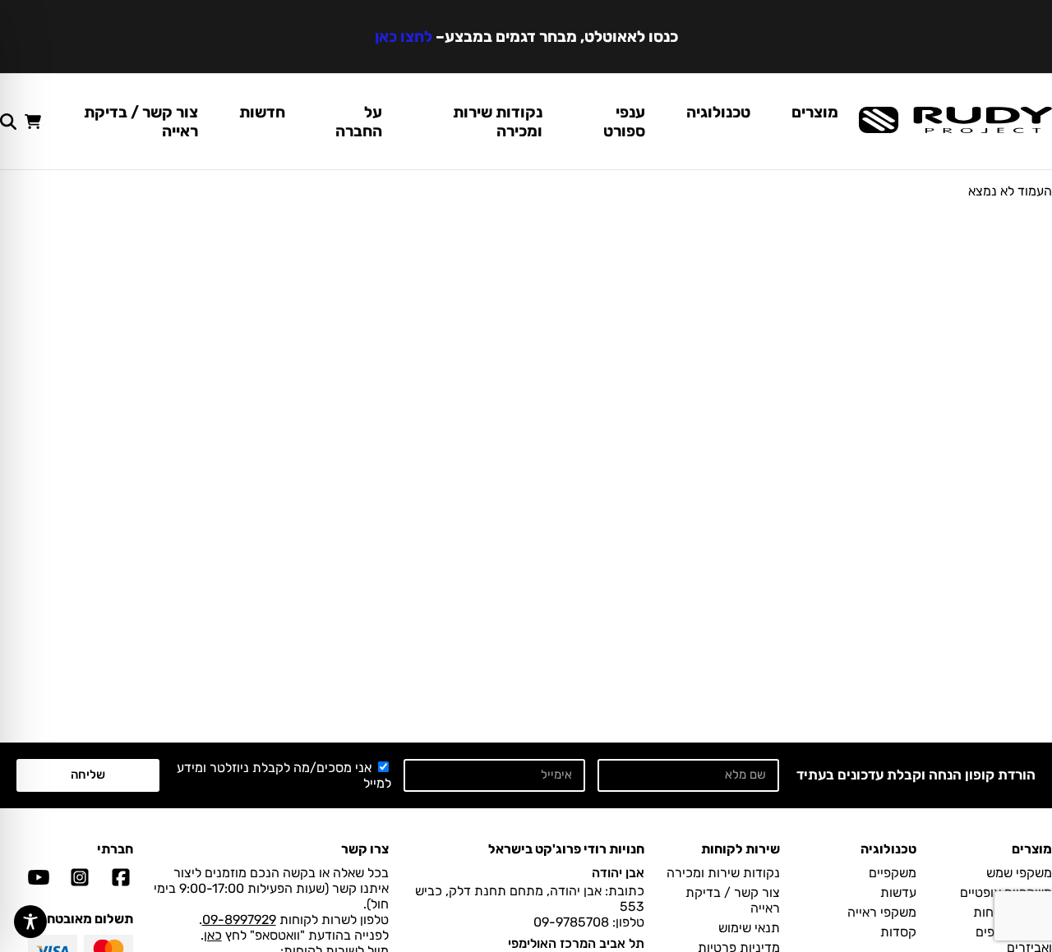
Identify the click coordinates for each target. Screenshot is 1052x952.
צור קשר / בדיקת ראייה (141, 121)
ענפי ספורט (624, 121)
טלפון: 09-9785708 (588, 922)
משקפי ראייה (881, 912)
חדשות (262, 112)
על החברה (358, 121)
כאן (213, 935)
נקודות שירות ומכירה (497, 121)
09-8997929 (239, 919)
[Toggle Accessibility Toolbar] (30, 922)
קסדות (898, 932)
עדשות (898, 892)
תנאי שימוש (749, 928)
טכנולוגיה (718, 112)
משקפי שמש (1019, 873)
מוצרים (814, 112)
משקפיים (892, 873)
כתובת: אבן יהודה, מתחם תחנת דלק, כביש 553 (529, 898)
